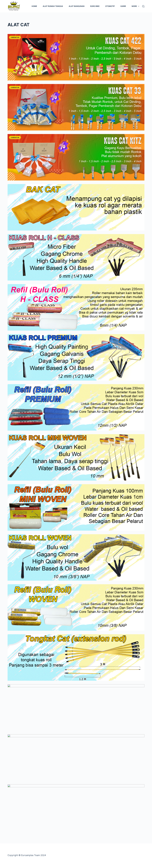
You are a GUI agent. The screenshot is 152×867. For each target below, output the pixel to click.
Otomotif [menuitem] (110, 6)
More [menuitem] (134, 6)
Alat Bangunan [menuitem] (76, 6)
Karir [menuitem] (123, 6)
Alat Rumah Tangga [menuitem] (53, 6)
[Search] (143, 6)
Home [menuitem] (34, 6)
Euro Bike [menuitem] (94, 6)
